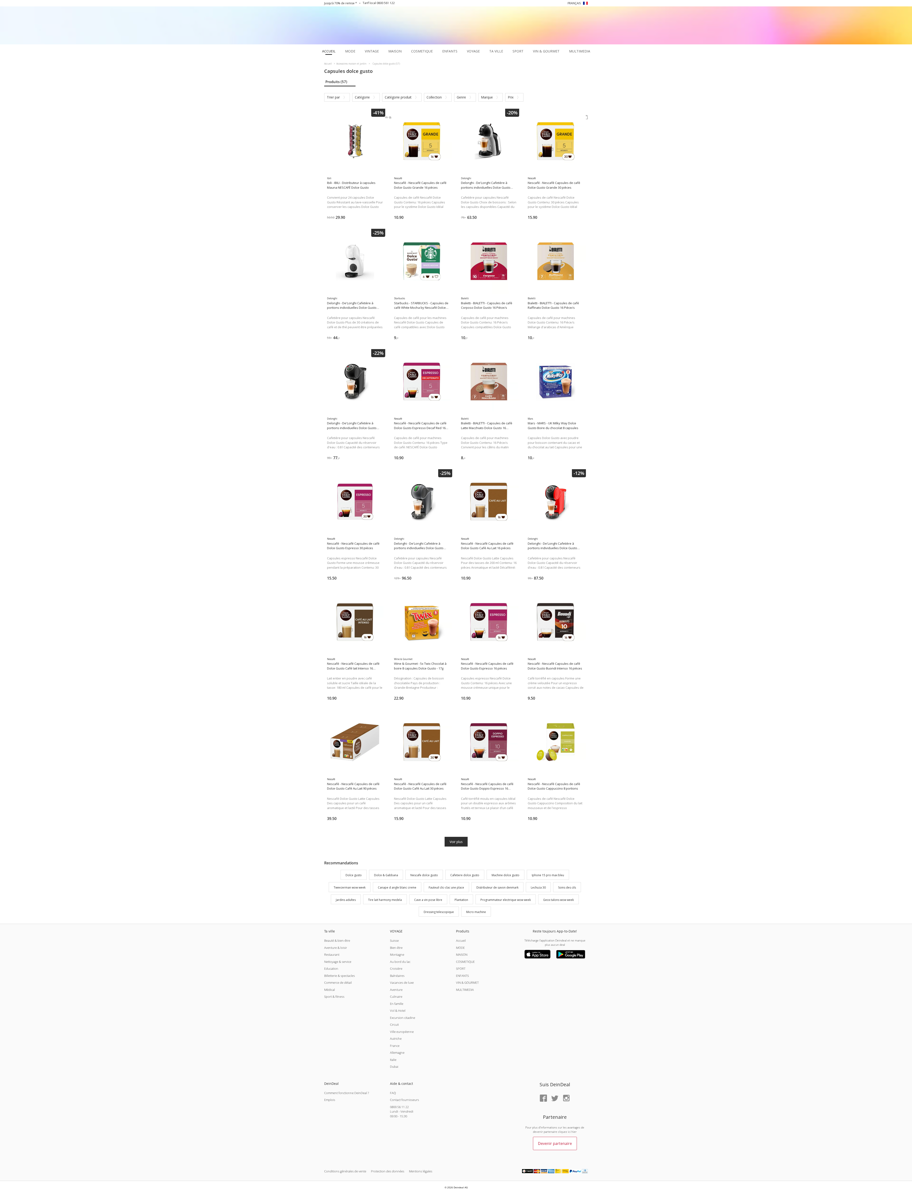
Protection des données (387, 1171)
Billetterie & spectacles (339, 976)
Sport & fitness (334, 996)
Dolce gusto (354, 875)
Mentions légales (420, 1171)
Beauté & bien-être (337, 940)
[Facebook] (543, 1098)
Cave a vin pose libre (428, 900)
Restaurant (331, 954)
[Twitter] (554, 1098)
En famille (396, 1004)
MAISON (461, 954)
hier (574, 1132)
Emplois (329, 1100)
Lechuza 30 (538, 887)
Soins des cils (567, 887)
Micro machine (476, 912)
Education (331, 968)
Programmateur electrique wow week (505, 900)
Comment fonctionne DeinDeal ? (346, 1093)
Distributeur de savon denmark (497, 887)
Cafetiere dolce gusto (464, 875)
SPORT (461, 968)
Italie (393, 1060)
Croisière (396, 968)
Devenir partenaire (555, 1143)
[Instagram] (566, 1098)
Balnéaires (397, 976)
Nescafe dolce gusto (424, 875)
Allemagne (397, 1052)
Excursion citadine (402, 1018)
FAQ (393, 1093)
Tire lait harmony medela (385, 900)
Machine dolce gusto (505, 875)
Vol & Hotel (397, 1010)
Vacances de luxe (402, 982)
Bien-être (396, 948)
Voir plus (456, 841)
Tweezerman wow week (350, 887)
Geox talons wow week (558, 900)
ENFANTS (462, 976)
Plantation (461, 900)
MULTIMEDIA (465, 990)
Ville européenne (402, 1032)
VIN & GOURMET (467, 982)
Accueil (461, 940)
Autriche (396, 1038)
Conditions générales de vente (345, 1171)
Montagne (397, 954)
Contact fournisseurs (404, 1100)
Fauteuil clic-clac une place (446, 887)
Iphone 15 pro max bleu (548, 875)
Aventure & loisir (335, 948)
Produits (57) (336, 81)
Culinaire (396, 996)
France (394, 1046)
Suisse (394, 940)
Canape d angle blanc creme (397, 887)
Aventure (396, 990)
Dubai (394, 1066)
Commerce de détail (338, 982)
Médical (329, 990)
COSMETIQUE (465, 962)
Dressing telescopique (439, 912)
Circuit (394, 1024)
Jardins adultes (346, 900)
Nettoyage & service (337, 962)
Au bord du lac (400, 962)
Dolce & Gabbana (386, 875)
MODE (460, 948)
